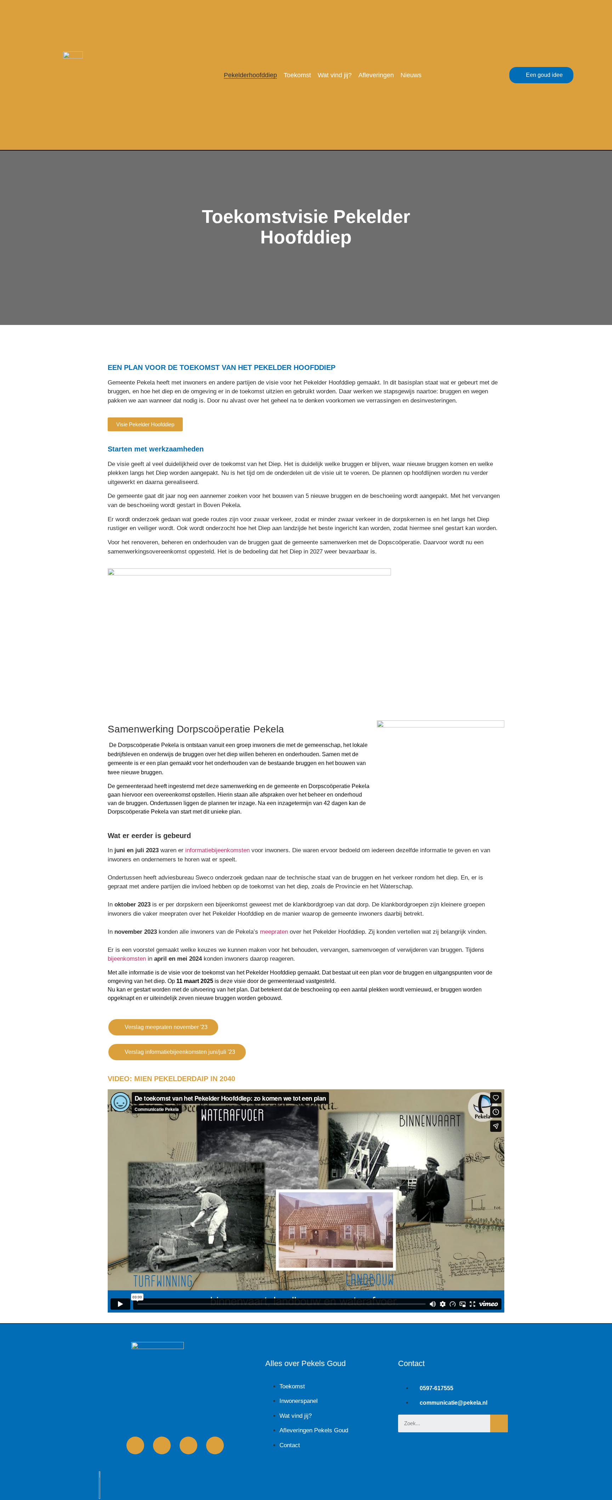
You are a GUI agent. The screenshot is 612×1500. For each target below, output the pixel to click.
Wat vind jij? (335, 75)
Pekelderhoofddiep (250, 75)
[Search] (499, 1423)
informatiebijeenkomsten (217, 850)
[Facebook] (135, 1445)
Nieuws (411, 75)
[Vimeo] (188, 1445)
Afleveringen (376, 75)
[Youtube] (162, 1445)
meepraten (274, 931)
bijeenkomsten (127, 958)
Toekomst (297, 75)
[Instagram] (215, 1445)
